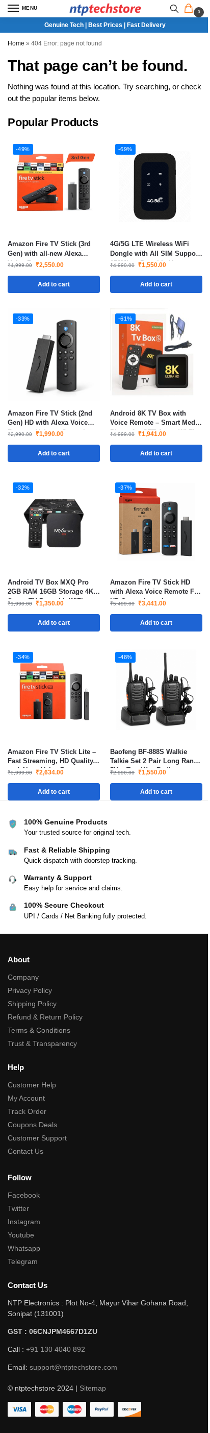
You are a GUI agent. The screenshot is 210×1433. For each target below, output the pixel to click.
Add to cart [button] (54, 284)
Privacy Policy (30, 990)
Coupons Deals (33, 1125)
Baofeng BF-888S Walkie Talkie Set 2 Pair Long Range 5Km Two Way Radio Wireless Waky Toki (155, 757)
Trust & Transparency (42, 1043)
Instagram (24, 1222)
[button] (190, 9)
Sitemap (93, 1388)
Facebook (24, 1195)
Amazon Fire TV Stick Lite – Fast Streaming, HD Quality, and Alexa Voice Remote (52, 757)
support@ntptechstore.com (73, 1367)
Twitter (18, 1208)
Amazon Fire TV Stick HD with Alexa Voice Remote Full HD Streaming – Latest (156, 587)
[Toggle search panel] (174, 8)
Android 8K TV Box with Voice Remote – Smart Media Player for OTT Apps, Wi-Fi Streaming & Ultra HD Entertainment (155, 418)
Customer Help (32, 1085)
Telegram (23, 1261)
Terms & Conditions (39, 1030)
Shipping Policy (32, 1004)
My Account (26, 1098)
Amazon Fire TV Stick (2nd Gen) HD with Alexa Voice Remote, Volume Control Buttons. (50, 418)
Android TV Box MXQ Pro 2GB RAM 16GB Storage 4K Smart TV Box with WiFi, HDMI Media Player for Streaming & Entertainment (50, 587)
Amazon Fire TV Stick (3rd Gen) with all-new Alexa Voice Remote (49, 249)
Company (23, 977)
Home (16, 43)
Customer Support (37, 1138)
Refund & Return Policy (45, 1017)
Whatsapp (24, 1248)
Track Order (27, 1111)
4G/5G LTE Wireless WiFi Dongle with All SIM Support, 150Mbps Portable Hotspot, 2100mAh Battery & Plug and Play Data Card (156, 249)
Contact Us (25, 1151)
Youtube (21, 1235)
